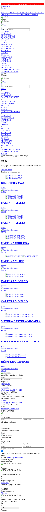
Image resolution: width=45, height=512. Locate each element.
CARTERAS (6, 34)
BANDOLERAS (7, 49)
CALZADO (5, 32)
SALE (3, 13)
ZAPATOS (5, 40)
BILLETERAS (6, 67)
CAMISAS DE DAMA (9, 72)
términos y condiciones (14, 457)
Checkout (4, 493)
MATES (35, 15)
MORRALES (6, 59)
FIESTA (4, 42)
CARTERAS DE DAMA (34, 13)
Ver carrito (5, 483)
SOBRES (4, 53)
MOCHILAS (6, 51)
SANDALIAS (6, 44)
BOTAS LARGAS (8, 38)
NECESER (5, 65)
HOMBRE (5, 15)
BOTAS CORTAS (8, 36)
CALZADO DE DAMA (15, 13)
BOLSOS (4, 63)
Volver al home (6, 170)
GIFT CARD (14, 15)
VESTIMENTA (26, 15)
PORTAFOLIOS (7, 57)
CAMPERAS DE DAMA (10, 69)
